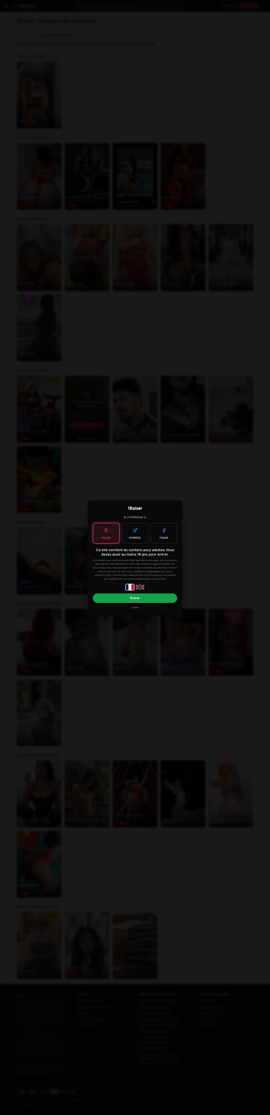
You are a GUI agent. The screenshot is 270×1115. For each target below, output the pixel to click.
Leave (135, 607)
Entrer (135, 598)
